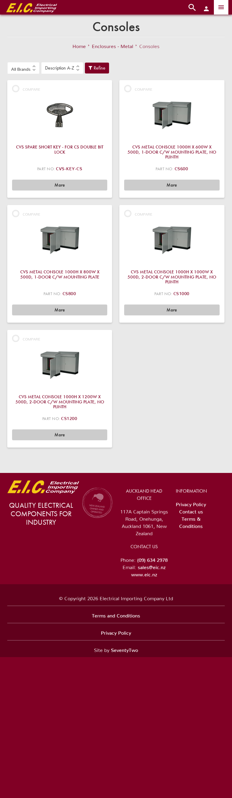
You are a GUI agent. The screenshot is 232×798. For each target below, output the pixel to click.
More (59, 185)
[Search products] (192, 7)
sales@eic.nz (152, 566)
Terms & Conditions (191, 521)
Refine (98, 68)
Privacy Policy (191, 503)
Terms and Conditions (116, 614)
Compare (31, 88)
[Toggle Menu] (221, 7)
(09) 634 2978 (152, 559)
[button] (23, 68)
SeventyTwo (124, 649)
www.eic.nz (144, 573)
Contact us (191, 510)
